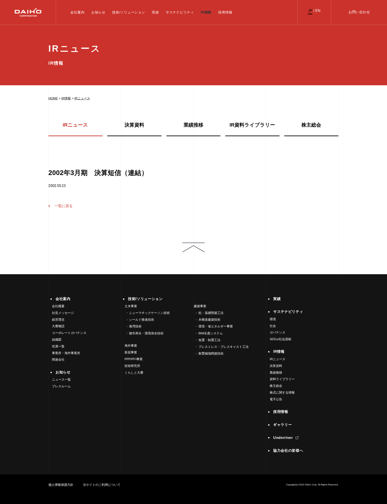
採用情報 (225, 12)
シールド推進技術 (141, 319)
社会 (273, 326)
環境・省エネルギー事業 (215, 326)
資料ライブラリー (282, 379)
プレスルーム (61, 386)
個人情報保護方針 (60, 484)
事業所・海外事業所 (66, 353)
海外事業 (131, 345)
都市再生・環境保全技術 (146, 333)
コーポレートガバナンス (69, 333)
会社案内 (77, 12)
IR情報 (206, 12)
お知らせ (98, 12)
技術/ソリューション (128, 12)
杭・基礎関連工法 (211, 313)
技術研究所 (132, 366)
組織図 (56, 339)
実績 (155, 12)
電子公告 (276, 399)
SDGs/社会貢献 (280, 339)
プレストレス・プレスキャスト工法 (223, 346)
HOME (53, 98)
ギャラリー (282, 425)
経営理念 (58, 319)
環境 (273, 319)
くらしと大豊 (134, 372)
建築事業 (200, 306)
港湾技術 (135, 326)
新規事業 (131, 352)
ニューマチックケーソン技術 (149, 313)
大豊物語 (58, 326)
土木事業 (131, 306)
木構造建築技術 (209, 319)
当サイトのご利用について (101, 484)
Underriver (283, 438)
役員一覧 (58, 346)
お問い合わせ (359, 12)
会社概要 (58, 306)
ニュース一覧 (61, 379)
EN (317, 11)
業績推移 (193, 125)
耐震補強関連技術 (211, 353)
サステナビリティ (180, 12)
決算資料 (134, 125)
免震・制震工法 (209, 340)
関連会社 (58, 359)
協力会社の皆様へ (288, 450)
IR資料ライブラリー (252, 125)
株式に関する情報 (282, 392)
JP (310, 11)
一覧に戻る (64, 206)
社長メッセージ (63, 313)
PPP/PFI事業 (134, 359)
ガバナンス (277, 332)
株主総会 (311, 125)
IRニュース (82, 98)
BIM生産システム (210, 333)
